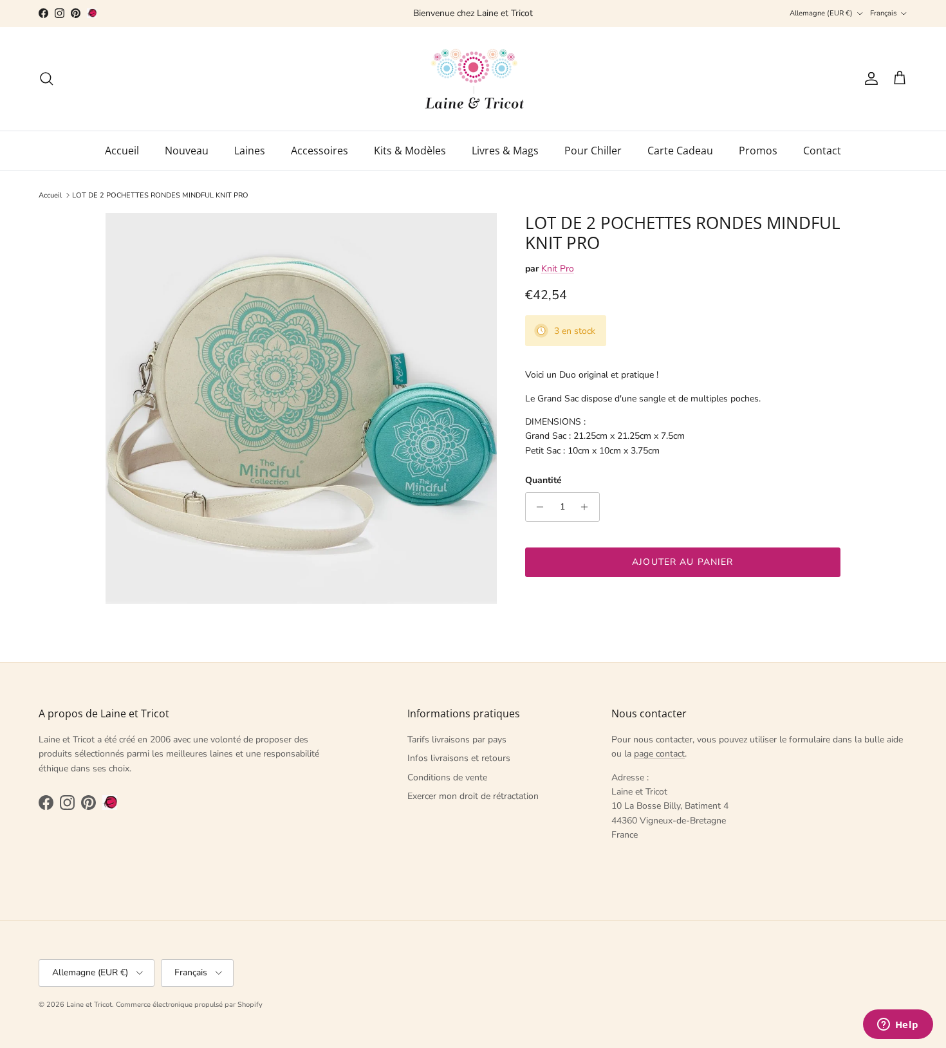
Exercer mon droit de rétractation (473, 796)
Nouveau (187, 150)
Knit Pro (557, 268)
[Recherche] (46, 78)
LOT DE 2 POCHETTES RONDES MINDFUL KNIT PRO (160, 195)
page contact (659, 754)
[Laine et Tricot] (473, 79)
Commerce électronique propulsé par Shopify (189, 1004)
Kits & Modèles (410, 150)
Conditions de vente (447, 777)
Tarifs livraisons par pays (456, 739)
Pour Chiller (593, 150)
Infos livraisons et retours (458, 758)
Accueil (122, 150)
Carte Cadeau (680, 150)
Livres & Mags (505, 150)
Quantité (543, 480)
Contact (822, 150)
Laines (249, 150)
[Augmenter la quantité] (588, 507)
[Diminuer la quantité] (537, 507)
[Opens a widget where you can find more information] (897, 1025)
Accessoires (319, 150)
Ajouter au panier (682, 562)
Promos (758, 150)
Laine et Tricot (89, 1004)
